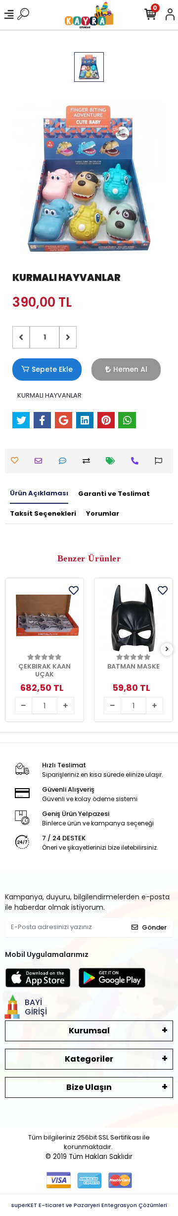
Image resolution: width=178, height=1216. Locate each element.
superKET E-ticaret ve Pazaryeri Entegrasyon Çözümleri (89, 1205)
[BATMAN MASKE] (133, 617)
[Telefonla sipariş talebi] (137, 461)
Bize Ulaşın (89, 1087)
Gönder (154, 927)
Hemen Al (130, 369)
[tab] (39, 493)
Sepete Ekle (52, 369)
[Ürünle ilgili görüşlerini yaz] (65, 461)
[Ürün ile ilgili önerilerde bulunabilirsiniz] (161, 461)
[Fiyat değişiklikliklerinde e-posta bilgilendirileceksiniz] (113, 461)
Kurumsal (89, 1030)
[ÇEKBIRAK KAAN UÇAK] (44, 617)
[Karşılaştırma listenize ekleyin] (88, 461)
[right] (167, 649)
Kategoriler (89, 1059)
